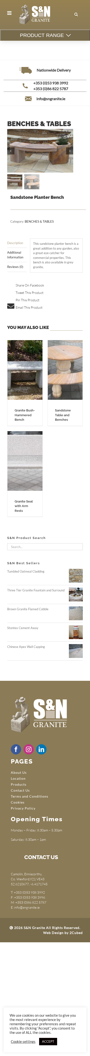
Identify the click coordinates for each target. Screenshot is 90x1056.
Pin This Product (27, 300)
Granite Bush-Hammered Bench (25, 415)
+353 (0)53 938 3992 (50, 83)
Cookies (17, 802)
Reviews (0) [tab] (15, 267)
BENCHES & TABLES (39, 221)
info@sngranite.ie (50, 98)
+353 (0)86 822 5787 (50, 88)
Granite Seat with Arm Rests (24, 506)
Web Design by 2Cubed (63, 933)
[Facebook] (16, 749)
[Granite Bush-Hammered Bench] (24, 370)
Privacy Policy (23, 808)
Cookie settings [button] (23, 1042)
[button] (76, 14)
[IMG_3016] (40, 151)
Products (18, 784)
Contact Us (20, 790)
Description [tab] (15, 243)
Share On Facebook (30, 285)
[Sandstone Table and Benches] (65, 370)
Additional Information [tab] (15, 255)
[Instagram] (29, 749)
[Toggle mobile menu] (9, 12)
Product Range (42, 35)
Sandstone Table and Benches (63, 415)
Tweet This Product (29, 293)
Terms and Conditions (29, 796)
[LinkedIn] (41, 749)
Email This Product (29, 307)
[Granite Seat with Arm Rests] (24, 461)
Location (18, 778)
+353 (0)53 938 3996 (29, 897)
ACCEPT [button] (48, 1041)
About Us (19, 772)
